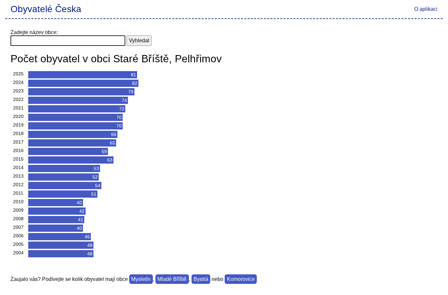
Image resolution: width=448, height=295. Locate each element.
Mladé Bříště (172, 279)
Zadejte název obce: (34, 32)
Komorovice (241, 279)
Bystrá (200, 279)
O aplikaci (426, 9)
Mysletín (141, 279)
